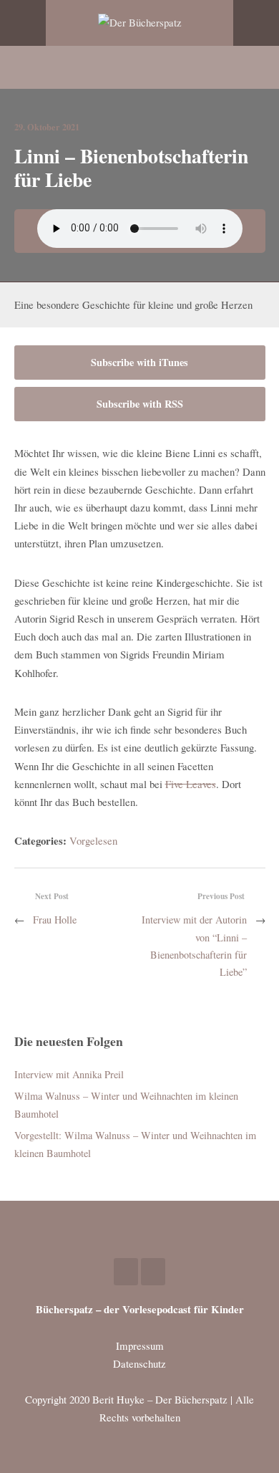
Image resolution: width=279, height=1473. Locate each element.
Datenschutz (139, 1363)
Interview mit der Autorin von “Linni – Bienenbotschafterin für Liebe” (194, 946)
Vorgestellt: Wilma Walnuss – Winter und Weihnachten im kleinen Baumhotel (135, 1143)
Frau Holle (55, 919)
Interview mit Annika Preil (69, 1074)
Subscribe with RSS (140, 403)
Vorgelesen (93, 840)
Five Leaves (190, 784)
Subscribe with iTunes (139, 362)
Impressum (140, 1345)
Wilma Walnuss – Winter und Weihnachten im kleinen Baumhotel (126, 1104)
